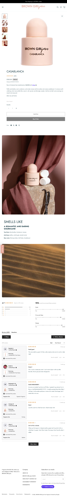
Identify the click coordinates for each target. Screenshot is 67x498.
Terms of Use (56, 483)
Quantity (8, 105)
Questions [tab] (14, 332)
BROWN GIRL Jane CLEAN (29, 476)
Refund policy (4, 494)
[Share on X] (13, 125)
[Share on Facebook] (11, 125)
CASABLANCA (12, 390)
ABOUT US (25, 473)
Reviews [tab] (6, 332)
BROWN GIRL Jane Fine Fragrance (43, 494)
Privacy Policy (62, 483)
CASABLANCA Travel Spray (14, 355)
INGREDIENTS (26, 485)
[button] (2, 7)
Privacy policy (11, 494)
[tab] (5, 16)
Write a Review (59, 337)
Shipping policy (27, 494)
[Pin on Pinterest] (16, 125)
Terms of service (19, 494)
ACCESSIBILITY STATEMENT (29, 482)
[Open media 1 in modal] (62, 16)
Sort (51, 343)
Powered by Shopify (55, 494)
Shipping (8, 81)
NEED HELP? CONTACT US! (29, 479)
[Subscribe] (63, 479)
